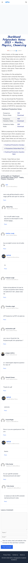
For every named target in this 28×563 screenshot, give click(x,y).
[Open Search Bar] (26, 2)
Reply (4, 200)
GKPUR (8, 255)
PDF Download (20, 114)
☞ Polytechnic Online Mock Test (14, 148)
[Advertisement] (14, 19)
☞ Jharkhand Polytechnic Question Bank (14, 153)
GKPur (7, 2)
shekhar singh (10, 233)
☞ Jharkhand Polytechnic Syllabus (14, 145)
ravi (7, 185)
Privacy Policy (7, 555)
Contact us (15, 555)
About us (22, 555)
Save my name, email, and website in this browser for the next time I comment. (14, 542)
